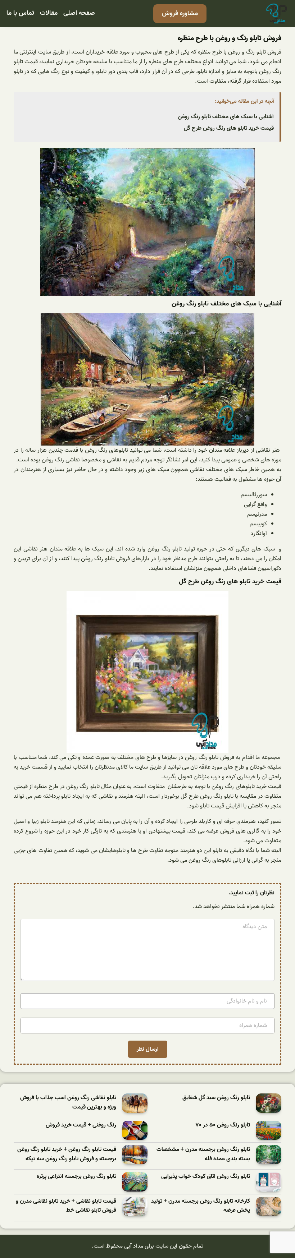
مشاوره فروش (180, 13)
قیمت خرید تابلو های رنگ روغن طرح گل (229, 128)
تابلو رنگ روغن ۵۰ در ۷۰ (223, 1125)
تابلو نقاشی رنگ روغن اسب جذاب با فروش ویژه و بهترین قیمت (68, 1102)
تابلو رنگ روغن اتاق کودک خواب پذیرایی (205, 1176)
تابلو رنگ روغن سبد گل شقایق (216, 1097)
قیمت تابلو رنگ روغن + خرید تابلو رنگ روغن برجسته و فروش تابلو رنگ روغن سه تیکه (66, 1154)
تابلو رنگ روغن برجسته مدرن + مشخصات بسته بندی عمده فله (203, 1154)
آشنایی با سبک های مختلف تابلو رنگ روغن (226, 116)
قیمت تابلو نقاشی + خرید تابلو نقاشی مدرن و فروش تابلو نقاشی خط (66, 1206)
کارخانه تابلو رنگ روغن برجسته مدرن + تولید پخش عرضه (200, 1206)
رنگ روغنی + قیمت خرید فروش (81, 1125)
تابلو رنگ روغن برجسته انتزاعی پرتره (76, 1176)
